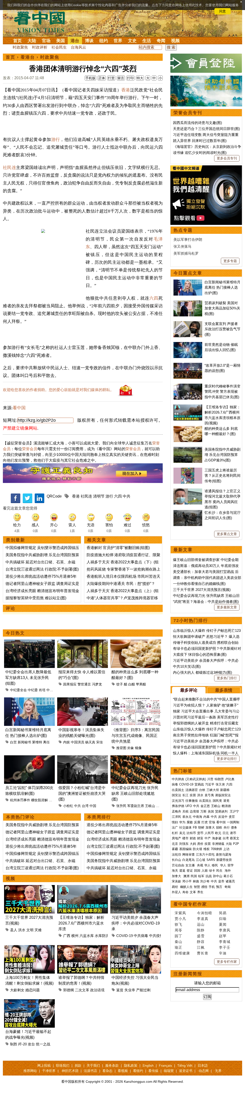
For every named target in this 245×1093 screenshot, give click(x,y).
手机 (212, 887)
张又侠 (220, 784)
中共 (126, 496)
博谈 (89, 40)
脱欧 (219, 827)
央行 (226, 827)
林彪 (196, 881)
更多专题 (230, 261)
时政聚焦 (20, 47)
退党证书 (185, 1071)
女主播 (190, 865)
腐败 (190, 822)
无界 (218, 1071)
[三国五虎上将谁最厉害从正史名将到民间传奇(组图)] (187, 470)
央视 (200, 865)
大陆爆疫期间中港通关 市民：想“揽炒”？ (121, 584)
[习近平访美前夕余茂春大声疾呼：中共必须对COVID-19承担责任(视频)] (135, 888)
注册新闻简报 (187, 973)
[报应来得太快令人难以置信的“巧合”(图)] (82, 642)
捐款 (78, 1065)
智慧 (197, 887)
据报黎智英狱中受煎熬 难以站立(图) (36, 598)
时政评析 (39, 47)
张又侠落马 (182, 246)
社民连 (9, 167)
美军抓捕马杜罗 (186, 253)
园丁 (178, 936)
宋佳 (99, 742)
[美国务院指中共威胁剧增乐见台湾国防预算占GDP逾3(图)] (187, 449)
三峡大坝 (212, 790)
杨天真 (90, 742)
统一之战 (43, 1044)
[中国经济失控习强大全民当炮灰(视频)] (135, 948)
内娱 (66, 742)
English (148, 1065)
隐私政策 (130, 1065)
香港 (125, 90)
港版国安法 (223, 795)
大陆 (32, 40)
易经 (175, 887)
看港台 (28, 57)
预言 (219, 887)
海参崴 (216, 838)
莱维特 (37, 742)
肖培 (42, 690)
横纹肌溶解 (39, 800)
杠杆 (175, 833)
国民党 (217, 800)
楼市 (185, 838)
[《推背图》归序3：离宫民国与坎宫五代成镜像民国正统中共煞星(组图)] (135, 700)
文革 (193, 892)
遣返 (182, 870)
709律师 (216, 849)
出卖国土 (178, 790)
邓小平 (187, 881)
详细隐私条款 (48, 11)
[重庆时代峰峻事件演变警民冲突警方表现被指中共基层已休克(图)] (187, 386)
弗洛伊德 (178, 806)
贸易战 (199, 784)
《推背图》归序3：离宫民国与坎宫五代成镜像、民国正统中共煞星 (135, 735)
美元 (182, 833)
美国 (60, 40)
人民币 (209, 833)
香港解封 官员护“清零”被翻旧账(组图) (118, 548)
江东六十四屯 (205, 854)
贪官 (232, 816)
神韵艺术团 (70, 1071)
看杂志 (107, 1071)
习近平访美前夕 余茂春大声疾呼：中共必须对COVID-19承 (135, 923)
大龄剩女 (17, 990)
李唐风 (224, 930)
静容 (201, 942)
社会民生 (59, 47)
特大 (140, 78)
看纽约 (138, 1071)
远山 (201, 924)
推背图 (121, 748)
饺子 (119, 684)
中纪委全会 (18, 690)
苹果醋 (141, 684)
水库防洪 (102, 936)
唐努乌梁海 (223, 854)
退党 (226, 800)
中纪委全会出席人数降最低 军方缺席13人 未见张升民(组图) (28, 677)
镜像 (138, 748)
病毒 (175, 784)
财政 (193, 838)
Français (165, 1065)
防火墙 (197, 849)
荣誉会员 (29, 449)
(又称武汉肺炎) (195, 779)
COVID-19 (124, 936)
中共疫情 (156, 936)
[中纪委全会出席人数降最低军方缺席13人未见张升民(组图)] (29, 642)
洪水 (21, 930)
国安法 (176, 795)
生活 (146, 40)
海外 (228, 870)
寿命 (185, 892)
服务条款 (112, 1065)
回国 (197, 870)
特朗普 (219, 779)
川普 (210, 779)
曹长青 (202, 953)
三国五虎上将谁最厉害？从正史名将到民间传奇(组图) (222, 475)
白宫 (13, 742)
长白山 (176, 860)
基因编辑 (185, 849)
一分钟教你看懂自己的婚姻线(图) (199, 584)
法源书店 (90, 1071)
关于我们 (93, 1065)
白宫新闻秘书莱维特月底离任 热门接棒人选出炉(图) (222, 287)
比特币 (191, 833)
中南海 (197, 816)
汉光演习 (178, 800)
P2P (236, 844)
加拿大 (210, 827)
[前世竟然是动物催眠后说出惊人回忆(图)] (187, 344)
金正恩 (205, 806)
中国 (92, 806)
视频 (175, 40)
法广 (175, 827)
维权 (206, 849)
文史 (132, 40)
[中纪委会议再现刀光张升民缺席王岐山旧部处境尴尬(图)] (135, 758)
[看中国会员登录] (206, 63)
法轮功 (176, 854)
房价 (200, 844)
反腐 (197, 822)
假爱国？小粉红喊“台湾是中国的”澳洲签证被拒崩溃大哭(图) (82, 793)
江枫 (201, 947)
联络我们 (62, 1065)
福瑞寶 (169, 1071)
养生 (200, 892)
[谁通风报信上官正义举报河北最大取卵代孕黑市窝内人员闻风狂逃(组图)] (187, 491)
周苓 (178, 930)
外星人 (176, 892)
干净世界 (49, 1071)
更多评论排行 (227, 759)
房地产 (176, 838)
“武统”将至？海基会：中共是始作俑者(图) (206, 602)
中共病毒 (141, 936)
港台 (75, 40)
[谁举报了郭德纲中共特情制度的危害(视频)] (82, 948)
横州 (74, 936)
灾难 (38, 930)
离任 (46, 742)
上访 (226, 849)
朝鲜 (201, 827)
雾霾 (175, 849)
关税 (185, 811)
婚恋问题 (32, 990)
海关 (175, 870)
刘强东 (184, 844)
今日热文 (15, 633)
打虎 (204, 822)
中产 (208, 838)
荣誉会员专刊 (187, 112)
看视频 (123, 1071)
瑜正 (178, 947)
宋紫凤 (180, 913)
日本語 (203, 1065)
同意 (222, 11)
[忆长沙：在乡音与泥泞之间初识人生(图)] (187, 512)
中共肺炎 (178, 779)
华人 (207, 865)
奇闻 (161, 40)
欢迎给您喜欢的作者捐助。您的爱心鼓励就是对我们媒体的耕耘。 (58, 390)
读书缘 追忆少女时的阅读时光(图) (200, 153)
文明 (29, 930)
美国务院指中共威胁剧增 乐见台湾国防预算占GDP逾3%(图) (222, 454)
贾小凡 (180, 919)
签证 (190, 870)
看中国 (42, 22)
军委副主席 (135, 806)
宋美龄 (176, 881)
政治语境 (97, 990)
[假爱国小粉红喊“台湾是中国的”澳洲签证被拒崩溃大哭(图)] (82, 758)
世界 (118, 40)
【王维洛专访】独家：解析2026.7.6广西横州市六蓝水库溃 (81, 923)
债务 (234, 827)
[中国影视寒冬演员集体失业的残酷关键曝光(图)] (82, 700)
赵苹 (223, 936)
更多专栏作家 (227, 962)
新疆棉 (224, 790)
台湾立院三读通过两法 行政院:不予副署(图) (42, 569)
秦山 (178, 942)
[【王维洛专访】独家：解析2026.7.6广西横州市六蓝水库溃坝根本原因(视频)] (82, 888)
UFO (188, 806)
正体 (101, 78)
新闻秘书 (24, 742)
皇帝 (221, 881)
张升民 (121, 806)
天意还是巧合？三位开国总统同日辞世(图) (206, 129)
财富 (200, 838)
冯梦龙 (97, 684)
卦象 (130, 748)
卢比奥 (229, 779)
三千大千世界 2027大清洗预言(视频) (202, 590)
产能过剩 (143, 990)
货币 (200, 833)
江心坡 (200, 860)
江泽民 (176, 816)
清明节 (99, 496)
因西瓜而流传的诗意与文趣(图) (197, 123)
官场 (46, 40)
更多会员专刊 (227, 158)
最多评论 (188, 690)
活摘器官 (191, 790)
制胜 (13, 1044)
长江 (185, 795)
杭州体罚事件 (20, 800)
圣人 (13, 930)
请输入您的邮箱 (207, 983)
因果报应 (70, 684)
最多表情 (223, 690)
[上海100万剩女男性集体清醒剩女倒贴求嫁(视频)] (29, 948)
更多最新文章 (227, 607)
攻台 (31, 1044)
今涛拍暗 (204, 913)
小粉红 (68, 806)
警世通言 (84, 684)
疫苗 (193, 795)
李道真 (202, 919)
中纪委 (33, 690)
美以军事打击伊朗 (187, 239)
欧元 (218, 833)
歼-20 (22, 1044)
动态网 (204, 1071)
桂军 (201, 876)
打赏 (111, 78)
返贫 (119, 990)
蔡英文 (234, 838)
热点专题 (183, 230)
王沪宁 (234, 811)
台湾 (85, 806)
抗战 (209, 876)
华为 (182, 822)
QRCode (54, 496)
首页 (17, 40)
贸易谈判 (221, 811)
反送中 (223, 816)
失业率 (129, 990)
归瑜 (223, 919)
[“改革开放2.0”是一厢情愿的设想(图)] (187, 365)
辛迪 (223, 953)
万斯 (203, 811)
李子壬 (224, 947)
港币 (233, 833)
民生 (219, 870)
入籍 (204, 870)
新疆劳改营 (224, 860)
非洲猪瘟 (218, 844)
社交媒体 (185, 827)
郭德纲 (68, 990)
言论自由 (178, 865)
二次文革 (82, 990)
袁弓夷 (209, 795)
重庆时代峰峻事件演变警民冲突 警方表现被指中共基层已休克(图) (222, 391)
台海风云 (78, 47)
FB (195, 827)
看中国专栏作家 (190, 904)
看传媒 (153, 1071)
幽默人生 (186, 887)
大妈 (193, 844)
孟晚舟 (176, 811)
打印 (130, 78)
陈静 (201, 930)
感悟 (204, 887)
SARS (210, 860)
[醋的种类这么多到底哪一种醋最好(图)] (135, 642)
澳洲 (186, 876)
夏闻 (223, 924)
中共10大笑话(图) (187, 666)
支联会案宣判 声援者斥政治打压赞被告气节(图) (222, 329)
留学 (231, 865)
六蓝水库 (86, 936)
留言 (120, 78)
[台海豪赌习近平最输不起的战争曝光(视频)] (29, 1002)
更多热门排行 (227, 678)
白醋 (131, 684)
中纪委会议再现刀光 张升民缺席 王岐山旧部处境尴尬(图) (134, 793)
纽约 (103, 40)
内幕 (206, 816)
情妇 (175, 822)
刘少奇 (205, 881)
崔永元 (187, 816)
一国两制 (233, 822)
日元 (226, 833)
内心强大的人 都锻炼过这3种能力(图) (202, 672)
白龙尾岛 (188, 860)
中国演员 (77, 742)
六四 (153, 298)
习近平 (209, 784)
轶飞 (178, 924)
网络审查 (188, 854)
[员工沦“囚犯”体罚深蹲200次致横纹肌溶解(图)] (29, 758)
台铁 (202, 790)
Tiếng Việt (184, 1065)
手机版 (90, 78)
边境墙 (194, 811)
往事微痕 (191, 800)
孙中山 (217, 876)
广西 (66, 936)
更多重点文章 (227, 534)
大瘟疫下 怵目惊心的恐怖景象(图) (200, 654)
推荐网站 (30, 1071)
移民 (215, 865)
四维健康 (182, 953)
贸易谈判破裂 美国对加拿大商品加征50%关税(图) (222, 308)
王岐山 (150, 806)
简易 (223, 913)
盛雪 (201, 936)
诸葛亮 (230, 881)
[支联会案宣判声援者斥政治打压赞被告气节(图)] (187, 324)
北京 (175, 844)
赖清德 (226, 806)
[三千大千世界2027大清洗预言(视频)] (29, 888)
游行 (55, 139)
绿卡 (212, 870)
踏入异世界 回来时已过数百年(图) (200, 141)
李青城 (224, 942)
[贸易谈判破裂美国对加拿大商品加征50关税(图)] (187, 303)
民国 (194, 876)
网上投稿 (44, 1065)
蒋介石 (228, 876)
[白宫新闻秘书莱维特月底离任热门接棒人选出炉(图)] (29, 700)
